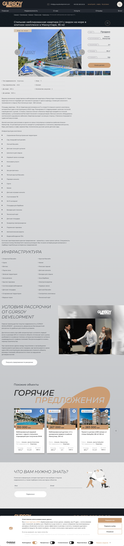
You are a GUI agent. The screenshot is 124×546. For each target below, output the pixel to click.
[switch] (52, 542)
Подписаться (30, 494)
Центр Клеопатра (33, 442)
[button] (17, 52)
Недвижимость (31, 11)
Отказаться (109, 531)
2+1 (31, 450)
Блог (120, 11)
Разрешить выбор (110, 526)
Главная (5, 11)
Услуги (77, 11)
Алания (31, 15)
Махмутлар (38, 15)
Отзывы (99, 11)
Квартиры (46, 15)
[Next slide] (116, 431)
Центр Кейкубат (98, 442)
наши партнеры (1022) (33, 522)
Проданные (23, 15)
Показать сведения (102, 542)
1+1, (28, 450)
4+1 (62, 450)
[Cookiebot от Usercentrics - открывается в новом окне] (11, 542)
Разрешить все (110, 520)
